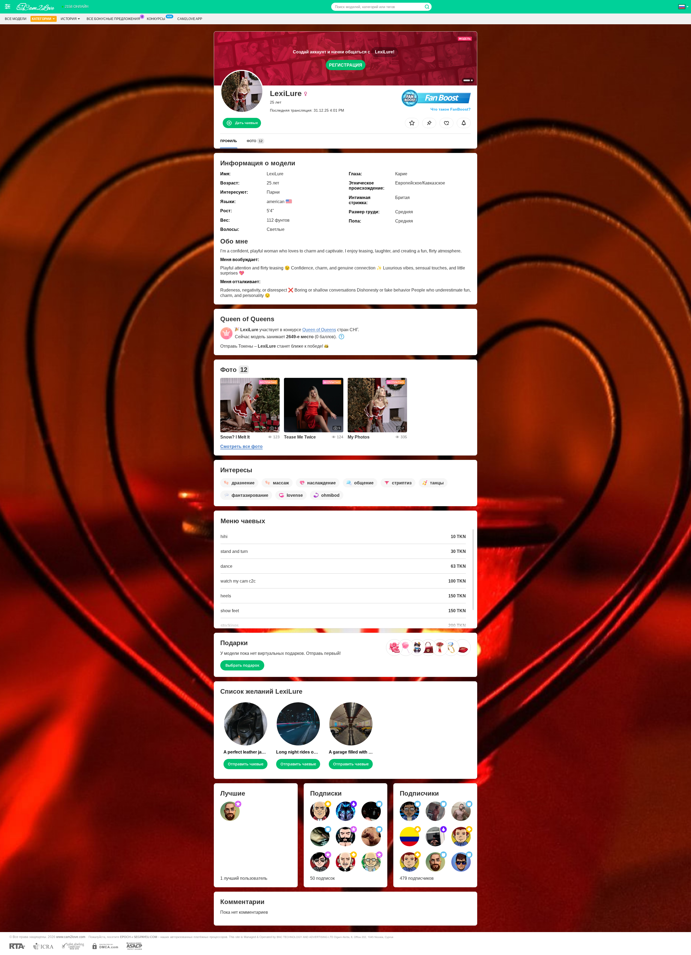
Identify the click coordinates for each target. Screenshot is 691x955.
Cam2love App (189, 19)
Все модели (15, 19)
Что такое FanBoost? (451, 109)
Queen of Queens (319, 329)
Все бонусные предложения (113, 19)
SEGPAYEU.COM (145, 937)
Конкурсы (156, 19)
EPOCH (125, 937)
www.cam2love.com (70, 937)
